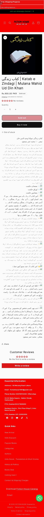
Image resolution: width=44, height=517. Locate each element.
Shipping (4, 96)
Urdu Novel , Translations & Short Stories (22, 459)
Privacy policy (32, 507)
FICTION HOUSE (20, 504)
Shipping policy (30, 511)
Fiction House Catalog (27, 489)
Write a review (22, 365)
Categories (9, 448)
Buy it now (22, 125)
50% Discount (10, 438)
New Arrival (9, 432)
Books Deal (9, 470)
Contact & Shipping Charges (16, 480)
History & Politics (12, 464)
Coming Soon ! (11, 475)
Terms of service (16, 511)
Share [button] (6, 344)
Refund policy (20, 507)
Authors (8, 454)
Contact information (23, 514)
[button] (4, 22)
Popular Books (11, 443)
